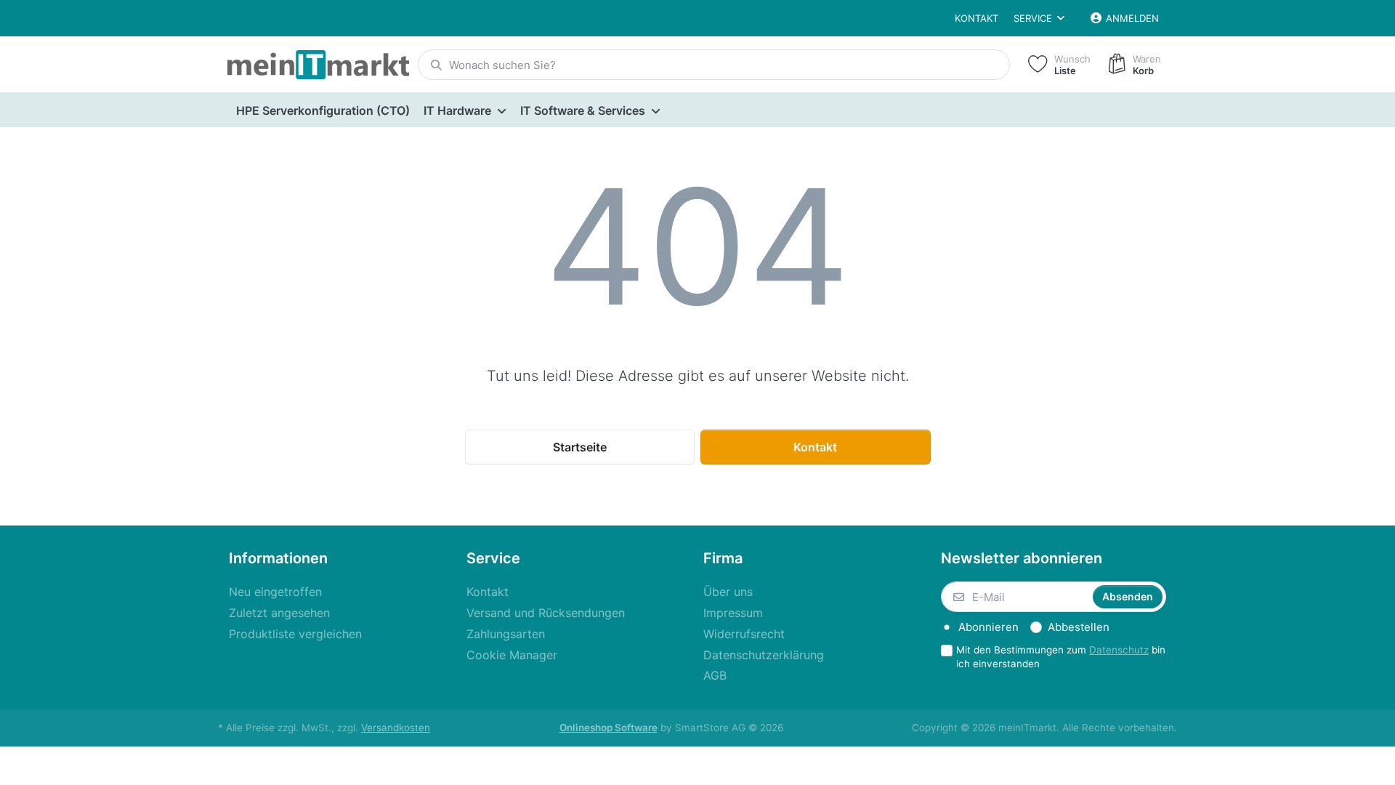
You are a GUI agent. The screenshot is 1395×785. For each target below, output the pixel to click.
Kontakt (976, 18)
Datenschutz (1119, 650)
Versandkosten (395, 727)
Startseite (580, 447)
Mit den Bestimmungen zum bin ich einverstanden (1060, 656)
